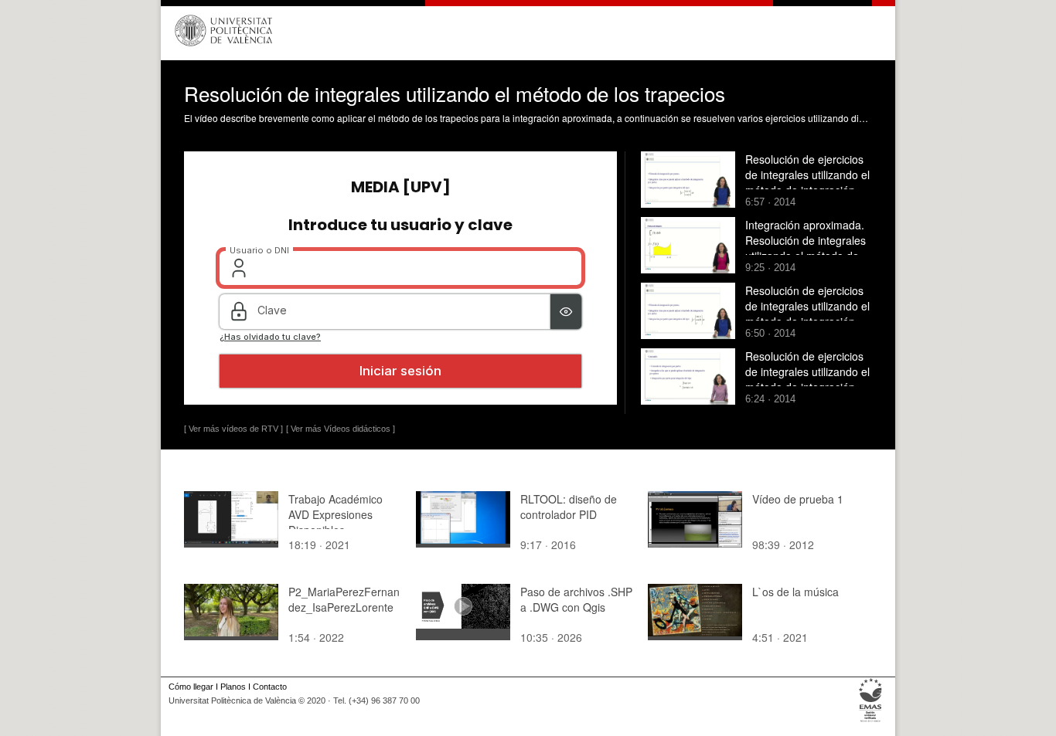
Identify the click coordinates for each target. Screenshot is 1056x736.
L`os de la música (795, 591)
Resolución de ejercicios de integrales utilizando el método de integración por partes (807, 182)
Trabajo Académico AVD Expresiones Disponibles (335, 514)
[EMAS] (871, 722)
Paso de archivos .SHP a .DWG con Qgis (576, 599)
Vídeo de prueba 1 (797, 499)
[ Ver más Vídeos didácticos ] (340, 428)
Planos (233, 686)
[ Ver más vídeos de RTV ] (233, 428)
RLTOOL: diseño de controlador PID (568, 506)
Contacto (270, 686)
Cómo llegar (191, 686)
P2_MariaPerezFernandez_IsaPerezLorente (344, 599)
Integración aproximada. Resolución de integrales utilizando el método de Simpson (805, 248)
